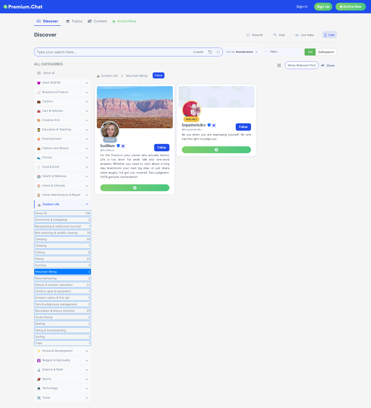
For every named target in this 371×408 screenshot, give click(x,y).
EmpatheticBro (194, 125)
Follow (159, 75)
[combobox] (283, 52)
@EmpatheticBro (192, 129)
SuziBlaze (108, 146)
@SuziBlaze (107, 150)
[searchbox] (289, 51)
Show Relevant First (302, 65)
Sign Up (323, 7)
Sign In (302, 7)
